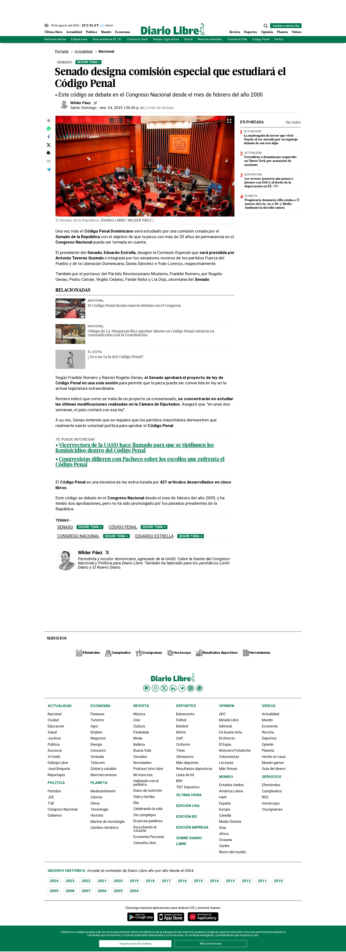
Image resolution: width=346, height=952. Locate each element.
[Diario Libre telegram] (181, 688)
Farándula (141, 732)
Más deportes (187, 763)
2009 (54, 891)
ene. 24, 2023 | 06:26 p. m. (122, 107)
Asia (222, 828)
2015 (198, 880)
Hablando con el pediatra (146, 783)
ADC (222, 714)
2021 (102, 880)
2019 (134, 880)
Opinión (267, 32)
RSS (265, 797)
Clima (95, 803)
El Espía (225, 744)
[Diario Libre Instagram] (155, 688)
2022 (86, 880)
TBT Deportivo (187, 787)
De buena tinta (230, 732)
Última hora (189, 795)
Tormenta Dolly (237, 39)
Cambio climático (105, 828)
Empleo (96, 732)
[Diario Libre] (173, 29)
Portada (61, 51)
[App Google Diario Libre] (141, 916)
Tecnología (99, 809)
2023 (70, 880)
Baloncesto (185, 714)
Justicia (54, 738)
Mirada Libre (229, 720)
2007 (86, 891)
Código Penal (261, 39)
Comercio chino (137, 39)
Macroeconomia (104, 775)
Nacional (96, 300)
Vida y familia (144, 797)
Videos (297, 32)
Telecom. (98, 763)
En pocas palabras (148, 821)
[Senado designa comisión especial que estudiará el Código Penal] (49, 129)
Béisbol (182, 726)
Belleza (139, 744)
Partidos (54, 791)
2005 (118, 891)
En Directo (227, 738)
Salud (52, 732)
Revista (234, 32)
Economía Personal (148, 837)
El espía (95, 352)
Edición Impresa (192, 827)
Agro (94, 726)
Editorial (225, 726)
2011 (262, 880)
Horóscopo (271, 803)
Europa (224, 809)
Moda (137, 738)
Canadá (225, 815)
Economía (122, 32)
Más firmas (228, 769)
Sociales (140, 757)
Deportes (250, 32)
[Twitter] (107, 552)
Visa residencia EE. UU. (107, 39)
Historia (97, 815)
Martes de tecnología (108, 822)
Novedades (142, 763)
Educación (56, 726)
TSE (51, 803)
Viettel (188, 39)
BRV (179, 781)
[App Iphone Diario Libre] (171, 916)
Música (139, 714)
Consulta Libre (144, 843)
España (225, 803)
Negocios (98, 738)
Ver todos (293, 122)
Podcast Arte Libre (148, 769)
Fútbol (181, 720)
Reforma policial (55, 39)
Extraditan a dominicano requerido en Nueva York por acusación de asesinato (270, 161)
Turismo (97, 720)
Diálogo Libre (58, 763)
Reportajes (56, 775)
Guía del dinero (273, 769)
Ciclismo (183, 744)
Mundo (106, 32)
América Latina (231, 791)
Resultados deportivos (194, 769)
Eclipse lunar (79, 39)
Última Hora (53, 32)
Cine (136, 720)
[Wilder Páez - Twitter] (95, 103)
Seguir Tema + (88, 62)
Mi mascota (143, 775)
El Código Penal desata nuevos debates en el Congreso (134, 306)
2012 (246, 880)
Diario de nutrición (147, 791)
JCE (51, 797)
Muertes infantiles (210, 39)
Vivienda (97, 757)
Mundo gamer (273, 763)
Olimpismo (184, 757)
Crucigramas (272, 809)
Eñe (136, 803)
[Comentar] (49, 153)
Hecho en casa (274, 757)
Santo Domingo (83, 107)
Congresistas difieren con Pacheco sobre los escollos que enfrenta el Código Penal (140, 462)
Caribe (224, 846)
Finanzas (98, 714)
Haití (222, 797)
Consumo (98, 751)
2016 (182, 880)
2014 (214, 880)
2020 (118, 880)
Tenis (180, 751)
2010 (278, 880)
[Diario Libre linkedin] (173, 688)
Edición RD (186, 816)
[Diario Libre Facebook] (146, 688)
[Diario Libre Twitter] (164, 688)
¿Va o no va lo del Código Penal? (116, 357)
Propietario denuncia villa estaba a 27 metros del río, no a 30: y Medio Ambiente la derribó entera (272, 204)
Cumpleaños (272, 791)
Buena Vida (142, 751)
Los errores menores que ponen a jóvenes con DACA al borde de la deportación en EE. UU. (268, 182)
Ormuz (279, 39)
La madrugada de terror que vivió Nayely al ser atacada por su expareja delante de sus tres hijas (271, 139)
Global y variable (103, 769)
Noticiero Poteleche (235, 751)
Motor (181, 732)
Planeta (282, 32)
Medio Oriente (230, 822)
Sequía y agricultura (166, 39)
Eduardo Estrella (154, 536)
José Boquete (59, 769)
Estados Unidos (231, 785)
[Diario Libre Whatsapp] (199, 688)
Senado (65, 527)
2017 (166, 880)
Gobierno (55, 815)
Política (91, 32)
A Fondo (54, 757)
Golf (179, 738)
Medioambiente (103, 791)
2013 (230, 880)
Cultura (139, 726)
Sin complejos (144, 815)
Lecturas (226, 763)
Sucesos (55, 751)
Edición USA (253, 174)
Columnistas (229, 757)
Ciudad (53, 720)
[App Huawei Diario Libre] (203, 916)
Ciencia (96, 797)
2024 (54, 880)
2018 (150, 880)
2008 (70, 891)
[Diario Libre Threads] (190, 688)
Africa (224, 834)
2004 (134, 891)
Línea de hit (185, 775)
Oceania (225, 840)
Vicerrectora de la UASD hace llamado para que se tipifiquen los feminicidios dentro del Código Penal (134, 448)
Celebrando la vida (147, 809)
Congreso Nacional (78, 536)
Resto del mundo (232, 852)
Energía (96, 744)
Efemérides (271, 785)
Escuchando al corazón (144, 829)
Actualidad (74, 32)
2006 (102, 891)
